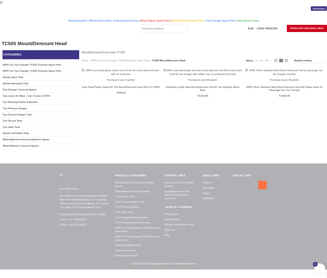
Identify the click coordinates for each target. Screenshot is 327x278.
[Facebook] (237, 185)
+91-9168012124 (84, 9)
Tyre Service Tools (12, 120)
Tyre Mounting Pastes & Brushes (20, 102)
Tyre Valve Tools (11, 127)
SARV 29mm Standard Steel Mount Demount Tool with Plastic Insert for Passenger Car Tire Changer (284, 88)
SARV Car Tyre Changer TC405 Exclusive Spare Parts (32, 64)
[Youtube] (250, 196)
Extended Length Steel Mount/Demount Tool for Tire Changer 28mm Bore (202, 88)
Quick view (157, 81)
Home (85, 60)
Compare (157, 74)
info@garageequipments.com (119, 9)
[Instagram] (262, 185)
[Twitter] (250, 185)
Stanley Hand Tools (13, 77)
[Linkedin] (237, 196)
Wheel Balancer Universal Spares (21, 145)
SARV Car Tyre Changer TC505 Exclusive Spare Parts (32, 70)
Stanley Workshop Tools (15, 83)
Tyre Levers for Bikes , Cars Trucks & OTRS (26, 95)
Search (183, 28)
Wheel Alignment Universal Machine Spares (26, 139)
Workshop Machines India (307, 28)
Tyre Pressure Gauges (15, 108)
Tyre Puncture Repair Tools (17, 114)
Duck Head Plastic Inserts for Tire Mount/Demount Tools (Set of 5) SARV (121, 87)
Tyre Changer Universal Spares (19, 89)
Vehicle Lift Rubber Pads (16, 133)
